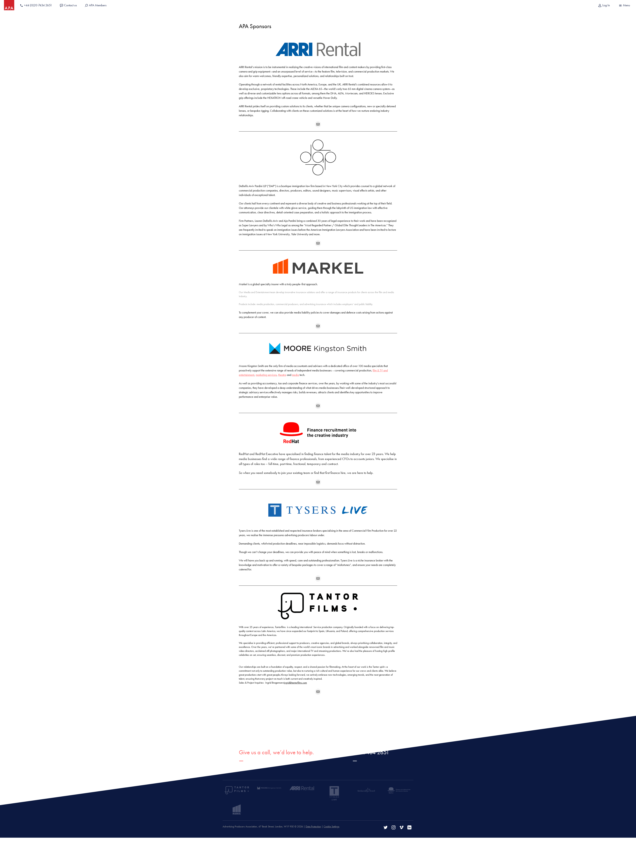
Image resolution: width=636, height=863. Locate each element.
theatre (282, 375)
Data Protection (313, 826)
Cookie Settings (331, 826)
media (295, 375)
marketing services (266, 375)
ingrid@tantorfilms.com (295, 682)
